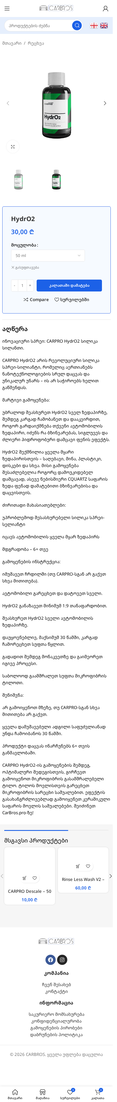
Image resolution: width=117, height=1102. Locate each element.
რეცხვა (36, 43)
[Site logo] (56, 8)
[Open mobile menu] (7, 8)
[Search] (77, 25)
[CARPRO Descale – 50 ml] (29, 868)
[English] (104, 25)
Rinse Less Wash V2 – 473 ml (83, 882)
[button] (8, 103)
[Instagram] (62, 960)
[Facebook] (50, 960)
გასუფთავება (27, 267)
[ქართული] (94, 25)
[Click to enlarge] (13, 146)
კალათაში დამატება (69, 285)
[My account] (105, 8)
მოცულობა (23, 245)
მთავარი (12, 43)
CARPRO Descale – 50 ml (29, 894)
